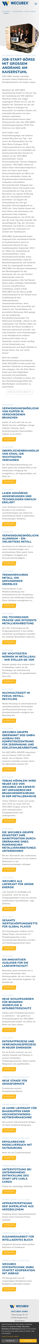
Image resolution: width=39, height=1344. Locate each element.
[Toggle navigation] (35, 4)
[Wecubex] (15, 4)
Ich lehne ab (10, 1341)
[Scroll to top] (34, 1339)
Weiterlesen (9, 439)
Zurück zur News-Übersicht (19, 392)
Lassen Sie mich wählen (10, 1336)
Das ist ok (28, 1341)
